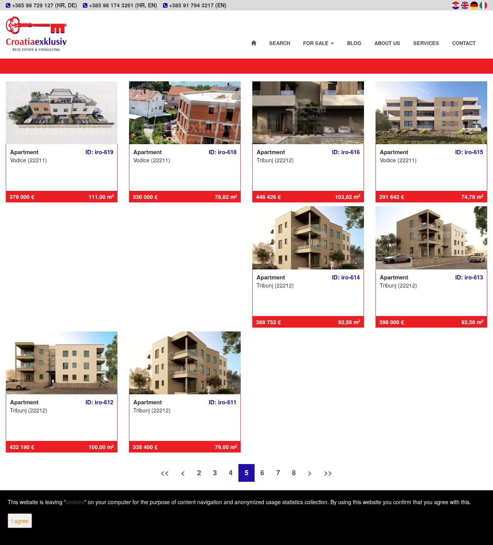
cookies (75, 502)
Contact (464, 43)
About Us (387, 43)
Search (279, 43)
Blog (354, 43)
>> (328, 473)
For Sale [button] (316, 43)
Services (426, 43)
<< (165, 473)
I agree (20, 521)
